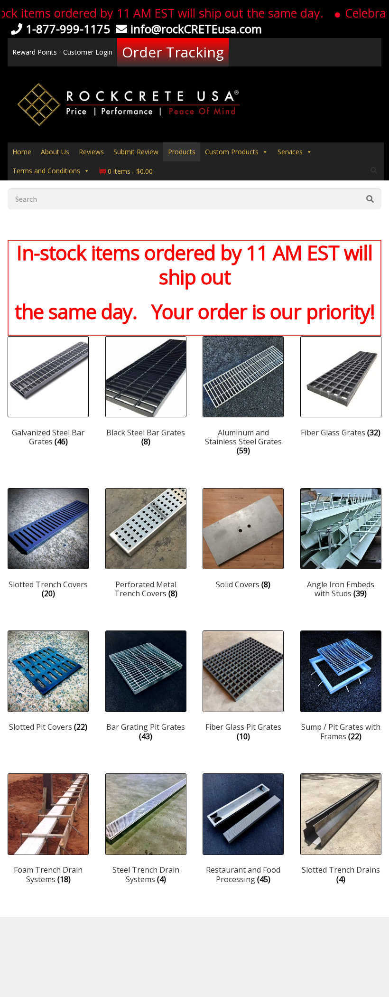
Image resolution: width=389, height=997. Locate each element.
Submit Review (135, 151)
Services (290, 151)
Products (181, 151)
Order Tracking (173, 52)
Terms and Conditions (46, 170)
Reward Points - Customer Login (62, 51)
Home (21, 151)
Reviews (91, 151)
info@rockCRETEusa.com (196, 29)
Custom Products (232, 151)
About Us (55, 151)
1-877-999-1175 (68, 29)
